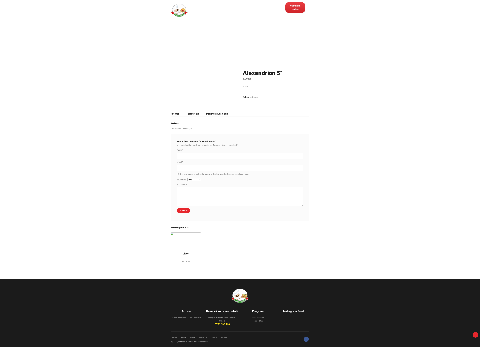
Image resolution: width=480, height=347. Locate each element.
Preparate (213, 10)
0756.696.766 (222, 324)
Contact (249, 10)
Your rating (182, 180)
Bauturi (237, 10)
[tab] (175, 114)
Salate (226, 10)
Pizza (192, 10)
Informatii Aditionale (217, 113)
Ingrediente (193, 113)
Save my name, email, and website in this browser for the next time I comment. (214, 174)
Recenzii (175, 113)
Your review (182, 184)
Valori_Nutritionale (267, 10)
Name (180, 150)
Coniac (255, 97)
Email (180, 162)
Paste (201, 10)
